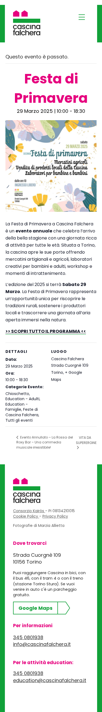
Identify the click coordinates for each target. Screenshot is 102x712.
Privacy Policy (55, 516)
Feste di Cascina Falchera (21, 412)
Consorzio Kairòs (29, 511)
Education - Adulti (22, 399)
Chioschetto (17, 393)
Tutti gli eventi (19, 420)
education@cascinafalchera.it (49, 680)
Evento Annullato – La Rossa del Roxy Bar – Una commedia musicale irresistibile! (44, 442)
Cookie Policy (26, 516)
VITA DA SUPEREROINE (86, 440)
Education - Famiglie (16, 407)
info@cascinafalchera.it (42, 644)
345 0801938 (28, 637)
